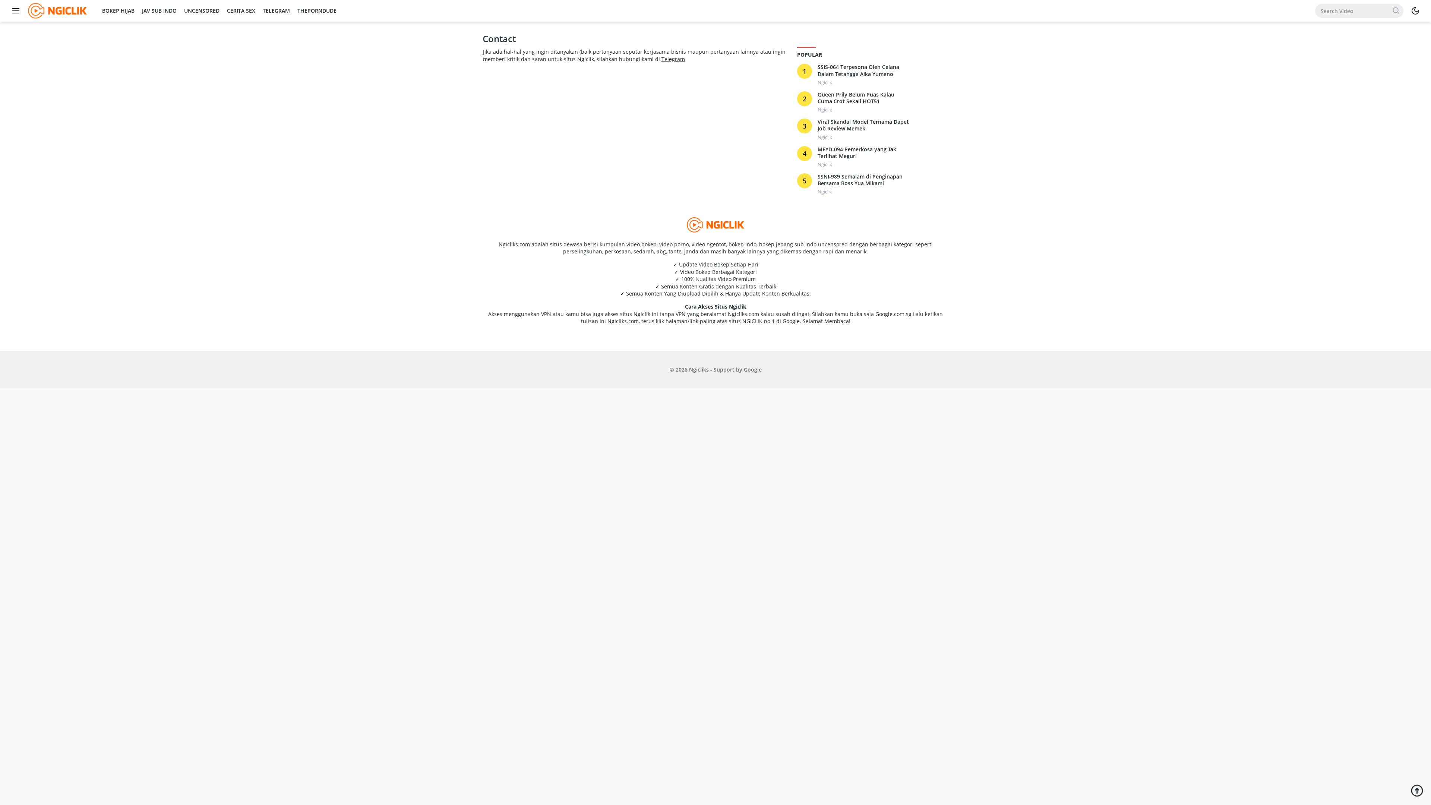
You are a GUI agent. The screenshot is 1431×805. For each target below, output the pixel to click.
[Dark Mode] (1415, 11)
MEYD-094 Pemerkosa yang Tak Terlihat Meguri (857, 153)
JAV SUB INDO (159, 10)
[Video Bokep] (56, 10)
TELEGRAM (276, 10)
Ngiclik (825, 82)
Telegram (673, 59)
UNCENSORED (201, 10)
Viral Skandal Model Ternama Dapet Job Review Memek (863, 125)
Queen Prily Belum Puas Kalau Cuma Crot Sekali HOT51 (856, 98)
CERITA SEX (241, 10)
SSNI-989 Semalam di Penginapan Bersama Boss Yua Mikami (860, 180)
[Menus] (17, 11)
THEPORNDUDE (317, 10)
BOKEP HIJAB (118, 10)
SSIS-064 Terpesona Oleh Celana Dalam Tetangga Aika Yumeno (858, 70)
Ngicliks (699, 369)
